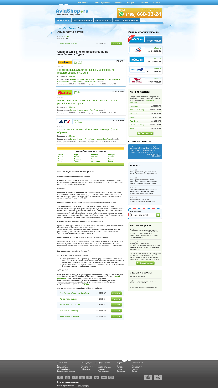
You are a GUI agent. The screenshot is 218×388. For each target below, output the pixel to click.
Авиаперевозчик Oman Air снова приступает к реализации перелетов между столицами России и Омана (143, 181)
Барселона (83, 79)
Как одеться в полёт (137, 276)
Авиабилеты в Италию (91, 151)
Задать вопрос (146, 263)
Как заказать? (83, 3)
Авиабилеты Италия (85, 288)
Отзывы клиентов (139, 141)
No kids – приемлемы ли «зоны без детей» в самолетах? (143, 282)
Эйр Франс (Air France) (78, 122)
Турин (96, 110)
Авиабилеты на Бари (68, 299)
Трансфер (101, 369)
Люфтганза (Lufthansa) (78, 62)
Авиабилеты (63, 20)
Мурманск (133, 113)
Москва (72, 76)
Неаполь (99, 139)
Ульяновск (133, 106)
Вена (67, 81)
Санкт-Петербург (83, 386)
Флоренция (95, 161)
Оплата (119, 366)
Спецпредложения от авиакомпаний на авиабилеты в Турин (82, 53)
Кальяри (94, 157)
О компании (143, 3)
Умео (132, 128)
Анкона (60, 154)
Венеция (73, 81)
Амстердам (74, 79)
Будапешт (60, 81)
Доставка (120, 368)
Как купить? (61, 366)
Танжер (132, 117)
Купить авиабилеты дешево (68, 15)
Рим (91, 110)
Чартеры (130, 3)
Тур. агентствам (103, 371)
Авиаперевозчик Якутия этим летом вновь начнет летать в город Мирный (143, 172)
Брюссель (116, 79)
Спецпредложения (82, 20)
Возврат (118, 3)
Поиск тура (102, 366)
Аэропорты (135, 368)
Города (71, 28)
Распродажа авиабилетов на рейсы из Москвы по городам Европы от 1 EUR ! (86, 71)
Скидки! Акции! (62, 368)
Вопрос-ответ (121, 371)
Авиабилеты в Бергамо (69, 316)
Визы (116, 20)
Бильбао (92, 79)
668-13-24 (143, 14)
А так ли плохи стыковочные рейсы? (143, 287)
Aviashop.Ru (61, 28)
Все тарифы (146, 133)
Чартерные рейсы (63, 369)
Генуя (87, 139)
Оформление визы (104, 368)
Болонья (108, 79)
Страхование (85, 369)
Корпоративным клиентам (66, 371)
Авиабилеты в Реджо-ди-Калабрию (74, 293)
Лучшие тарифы (140, 91)
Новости (135, 165)
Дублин (86, 81)
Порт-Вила (134, 121)
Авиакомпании (137, 366)
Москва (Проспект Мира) (65, 386)
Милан (86, 110)
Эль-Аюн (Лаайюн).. (137, 125)
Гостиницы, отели (87, 366)
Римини (111, 159)
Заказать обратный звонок (151, 10)
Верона (80, 81)
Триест (60, 161)
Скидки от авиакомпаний (143, 32)
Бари (76, 154)
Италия (66, 36)
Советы (134, 371)
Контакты (157, 3)
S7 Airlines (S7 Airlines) (78, 93)
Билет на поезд (103, 20)
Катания (111, 157)
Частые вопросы (140, 225)
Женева (93, 81)
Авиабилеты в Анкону (69, 311)
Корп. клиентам (130, 20)
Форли (110, 161)
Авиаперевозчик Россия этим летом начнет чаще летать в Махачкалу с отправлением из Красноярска (143, 191)
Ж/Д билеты (85, 368)
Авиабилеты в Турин (68, 43)
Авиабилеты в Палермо (70, 305)
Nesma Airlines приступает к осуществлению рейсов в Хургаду (142, 200)
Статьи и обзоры (141, 272)
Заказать (116, 43)
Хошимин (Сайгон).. (137, 110)
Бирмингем (100, 79)
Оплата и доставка (102, 3)
